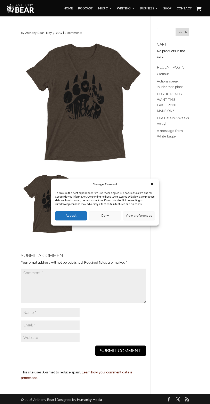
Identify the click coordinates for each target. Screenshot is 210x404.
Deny (105, 216)
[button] (152, 184)
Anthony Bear (34, 32)
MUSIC (103, 8)
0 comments (73, 32)
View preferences (139, 216)
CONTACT (184, 8)
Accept (71, 216)
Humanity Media (89, 400)
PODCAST (85, 8)
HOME (68, 8)
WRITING (124, 8)
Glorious (163, 74)
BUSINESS (147, 8)
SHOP (167, 8)
